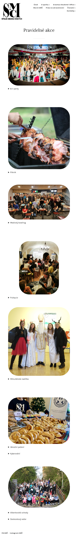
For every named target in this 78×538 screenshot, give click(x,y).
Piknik (13, 172)
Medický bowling (18, 223)
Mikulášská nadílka (19, 379)
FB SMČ (5, 533)
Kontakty (70, 11)
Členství (70, 8)
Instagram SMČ (16, 533)
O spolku (45, 5)
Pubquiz (14, 297)
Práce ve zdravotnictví (55, 8)
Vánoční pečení (17, 447)
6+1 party (14, 89)
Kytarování (15, 453)
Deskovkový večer (18, 519)
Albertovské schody (19, 512)
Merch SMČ (38, 8)
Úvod (36, 5)
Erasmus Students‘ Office (63, 5)
